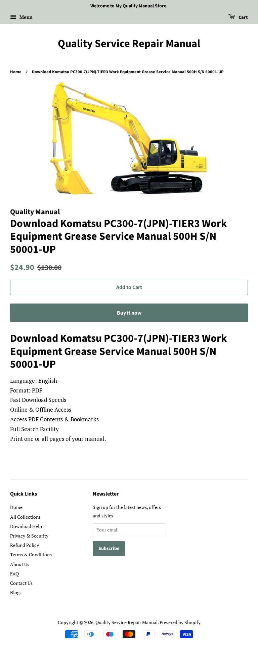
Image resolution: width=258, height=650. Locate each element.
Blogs (16, 592)
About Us (19, 564)
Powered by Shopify (180, 622)
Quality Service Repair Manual (129, 43)
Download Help (26, 526)
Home (16, 72)
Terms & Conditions (31, 554)
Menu (25, 17)
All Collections (25, 517)
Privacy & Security (29, 535)
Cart (243, 17)
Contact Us (21, 583)
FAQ (14, 573)
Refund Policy (24, 545)
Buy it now (129, 313)
